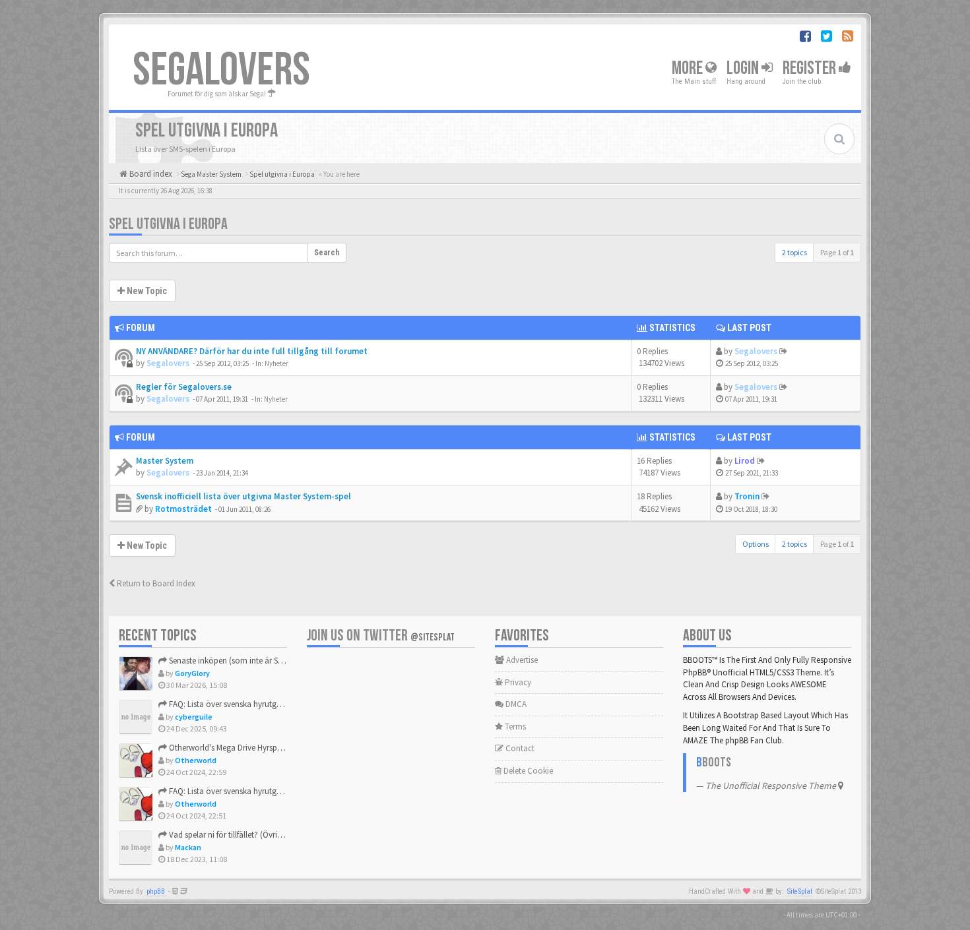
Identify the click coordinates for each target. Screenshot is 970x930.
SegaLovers (221, 70)
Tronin (747, 496)
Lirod (744, 460)
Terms (514, 726)
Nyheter (276, 363)
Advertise (521, 660)
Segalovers (167, 363)
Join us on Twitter (381, 635)
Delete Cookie (527, 770)
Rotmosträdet (183, 508)
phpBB (155, 891)
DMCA (515, 704)
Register (811, 68)
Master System (164, 460)
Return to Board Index (155, 583)
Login (744, 68)
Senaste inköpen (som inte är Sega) (230, 660)
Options (755, 544)
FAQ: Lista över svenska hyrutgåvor (230, 704)
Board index (149, 173)
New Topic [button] (146, 291)
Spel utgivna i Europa (168, 223)
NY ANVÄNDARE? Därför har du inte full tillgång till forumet (252, 351)
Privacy (517, 682)
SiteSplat (799, 891)
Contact (518, 748)
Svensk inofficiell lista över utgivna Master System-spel (243, 496)
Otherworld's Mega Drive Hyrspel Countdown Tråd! (257, 747)
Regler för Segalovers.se (184, 386)
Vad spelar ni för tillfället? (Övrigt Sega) (236, 834)
